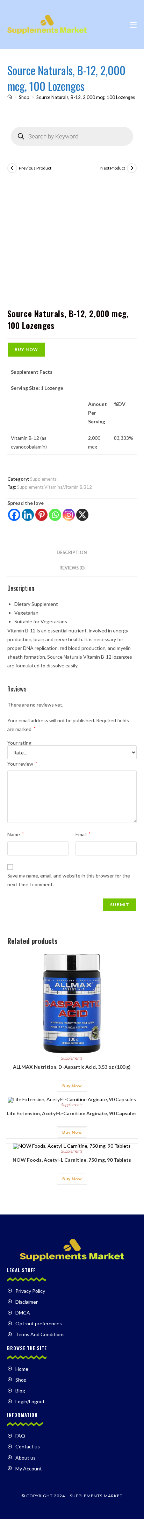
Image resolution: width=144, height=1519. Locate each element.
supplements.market (96, 1495)
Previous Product (35, 168)
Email (83, 834)
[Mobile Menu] (133, 24)
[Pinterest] (41, 515)
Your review (22, 764)
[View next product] (132, 168)
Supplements (43, 479)
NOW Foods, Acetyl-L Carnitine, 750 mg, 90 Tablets (72, 1160)
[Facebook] (14, 515)
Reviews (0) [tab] (72, 568)
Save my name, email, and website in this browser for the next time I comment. (68, 880)
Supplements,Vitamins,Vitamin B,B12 (54, 487)
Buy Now (26, 349)
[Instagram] (69, 515)
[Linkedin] (28, 515)
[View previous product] (12, 168)
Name (15, 834)
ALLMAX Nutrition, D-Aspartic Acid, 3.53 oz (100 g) (72, 1067)
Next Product (112, 168)
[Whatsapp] (55, 515)
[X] (82, 515)
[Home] (9, 97)
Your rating (19, 742)
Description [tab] (72, 552)
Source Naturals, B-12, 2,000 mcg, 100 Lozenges (85, 97)
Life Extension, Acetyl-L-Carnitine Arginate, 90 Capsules (72, 1113)
